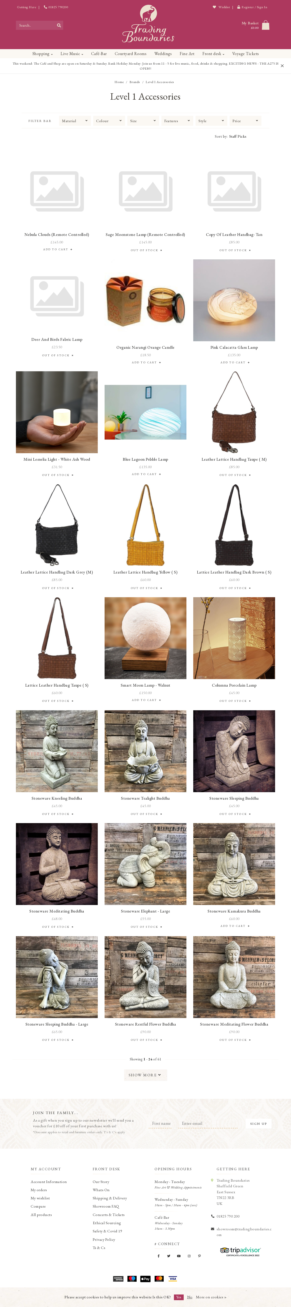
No (190, 1296)
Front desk (211, 53)
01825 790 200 (228, 1216)
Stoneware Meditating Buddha (56, 911)
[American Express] (118, 1278)
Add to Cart (56, 249)
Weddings (163, 53)
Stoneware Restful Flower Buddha (145, 1024)
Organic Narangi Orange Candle (145, 347)
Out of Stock (146, 250)
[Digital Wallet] (145, 1278)
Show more (143, 1074)
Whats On (101, 1189)
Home (119, 82)
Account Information (49, 1181)
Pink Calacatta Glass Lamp (234, 347)
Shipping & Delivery (110, 1198)
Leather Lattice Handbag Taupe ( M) (234, 459)
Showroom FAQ (106, 1206)
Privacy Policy (104, 1239)
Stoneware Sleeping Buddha (234, 798)
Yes (178, 1296)
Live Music (70, 53)
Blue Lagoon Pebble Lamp (145, 459)
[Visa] (172, 1278)
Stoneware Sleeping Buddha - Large (56, 1024)
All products (41, 1214)
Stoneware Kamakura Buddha (234, 911)
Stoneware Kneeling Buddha (57, 798)
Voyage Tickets (245, 53)
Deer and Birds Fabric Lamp (56, 339)
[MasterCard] (159, 1278)
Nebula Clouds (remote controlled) (57, 234)
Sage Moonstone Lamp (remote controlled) (145, 234)
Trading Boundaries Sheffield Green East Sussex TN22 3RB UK (233, 1192)
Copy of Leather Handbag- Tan (234, 234)
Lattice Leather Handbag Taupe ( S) (57, 685)
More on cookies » (211, 1296)
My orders (39, 1189)
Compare (38, 1206)
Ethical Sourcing (107, 1222)
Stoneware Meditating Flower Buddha (234, 1024)
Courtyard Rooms (131, 53)
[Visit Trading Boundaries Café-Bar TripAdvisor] (239, 1250)
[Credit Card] (132, 1278)
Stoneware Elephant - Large (145, 911)
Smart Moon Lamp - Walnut (146, 685)
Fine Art (187, 53)
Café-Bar (99, 53)
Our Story (101, 1181)
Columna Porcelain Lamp (234, 685)
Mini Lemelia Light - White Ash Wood (56, 459)
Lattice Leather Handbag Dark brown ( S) (234, 572)
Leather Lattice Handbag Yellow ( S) (145, 572)
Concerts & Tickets (109, 1214)
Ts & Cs (99, 1247)
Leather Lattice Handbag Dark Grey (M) (57, 572)
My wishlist (40, 1198)
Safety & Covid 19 (107, 1231)
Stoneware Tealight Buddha (145, 798)
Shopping (41, 53)
